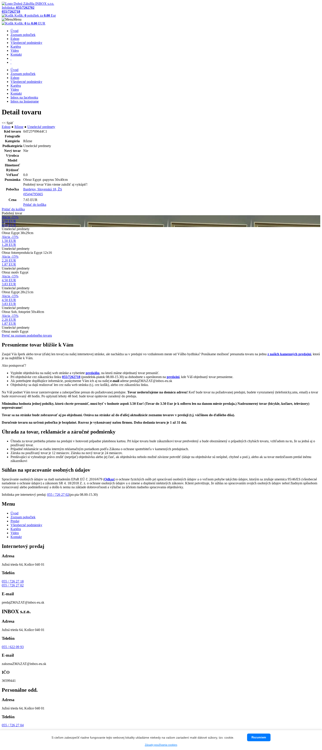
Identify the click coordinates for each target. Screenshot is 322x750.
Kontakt (16, 54)
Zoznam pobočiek (23, 35)
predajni (173, 377)
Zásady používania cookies (161, 744)
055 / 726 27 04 (13, 725)
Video (15, 50)
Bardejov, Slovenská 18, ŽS (42, 189)
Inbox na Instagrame (25, 101)
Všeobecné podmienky (26, 42)
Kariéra (16, 46)
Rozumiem (258, 737)
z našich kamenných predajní (289, 354)
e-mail (114, 381)
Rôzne (18, 127)
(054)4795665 (33, 194)
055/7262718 (71, 377)
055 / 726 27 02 (58, 494)
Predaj (15, 521)
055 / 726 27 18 (13, 581)
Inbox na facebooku (24, 97)
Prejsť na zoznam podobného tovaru (27, 335)
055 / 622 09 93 (13, 647)
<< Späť (7, 123)
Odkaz (109, 479)
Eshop (15, 39)
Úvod (14, 31)
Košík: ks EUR (29, 23)
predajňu (92, 373)
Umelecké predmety (41, 127)
